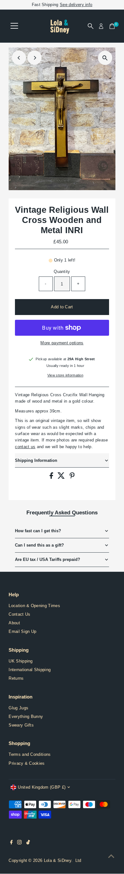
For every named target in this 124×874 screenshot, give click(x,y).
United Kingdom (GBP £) (41, 787)
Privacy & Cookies (27, 763)
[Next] (34, 58)
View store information (65, 375)
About (14, 622)
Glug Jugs (18, 708)
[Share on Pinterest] (72, 477)
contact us (25, 446)
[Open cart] (112, 26)
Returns (16, 678)
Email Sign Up (22, 631)
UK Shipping (21, 661)
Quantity (62, 271)
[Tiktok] (28, 843)
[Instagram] (19, 843)
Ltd (78, 860)
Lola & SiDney (57, 860)
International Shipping (30, 669)
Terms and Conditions (30, 754)
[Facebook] (11, 843)
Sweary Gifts (21, 725)
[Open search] (90, 26)
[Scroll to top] (111, 856)
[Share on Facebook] (52, 477)
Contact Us (19, 614)
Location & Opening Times (34, 605)
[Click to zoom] (105, 58)
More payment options (61, 342)
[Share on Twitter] (62, 477)
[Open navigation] (14, 26)
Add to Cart (62, 306)
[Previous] (19, 58)
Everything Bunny (26, 716)
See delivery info (76, 4)
